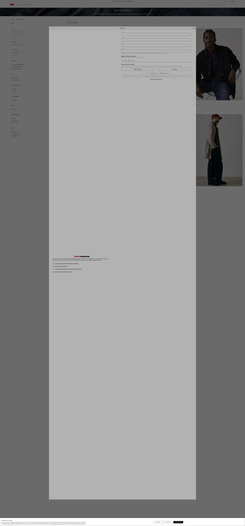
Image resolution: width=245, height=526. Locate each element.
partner (17, 522)
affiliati (12, 522)
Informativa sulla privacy (55, 524)
